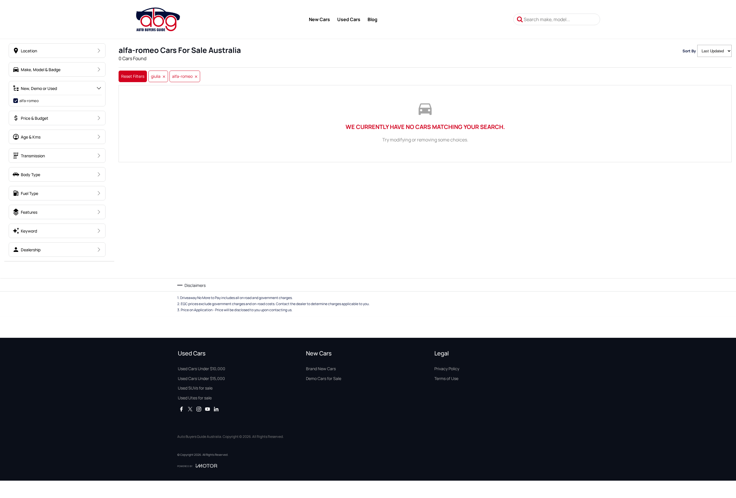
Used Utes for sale (195, 398)
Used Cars (348, 19)
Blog (372, 19)
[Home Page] (158, 19)
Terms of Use (446, 378)
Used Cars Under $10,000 (201, 368)
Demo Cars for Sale (323, 378)
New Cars (319, 19)
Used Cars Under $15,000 (201, 378)
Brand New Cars (321, 368)
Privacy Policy (446, 368)
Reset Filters (132, 76)
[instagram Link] (198, 409)
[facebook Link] (181, 409)
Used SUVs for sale (195, 388)
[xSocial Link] (190, 409)
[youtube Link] (207, 409)
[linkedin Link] (216, 409)
